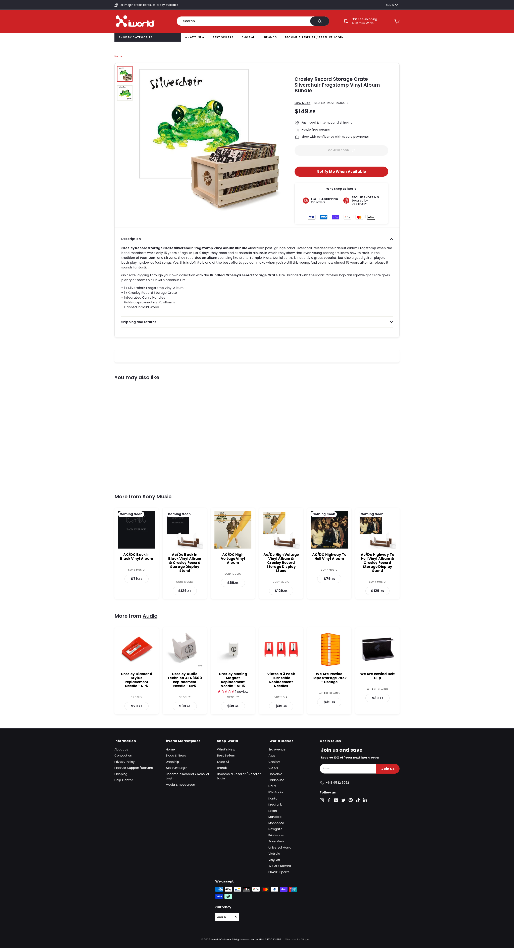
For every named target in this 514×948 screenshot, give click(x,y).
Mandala (274, 817)
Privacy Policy (124, 762)
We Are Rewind (279, 866)
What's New (195, 37)
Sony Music (303, 103)
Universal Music (279, 847)
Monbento (276, 823)
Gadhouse (276, 780)
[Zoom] (209, 139)
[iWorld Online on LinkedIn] (365, 800)
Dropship (172, 762)
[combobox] (253, 21)
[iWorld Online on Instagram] (322, 800)
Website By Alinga (297, 939)
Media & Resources (180, 784)
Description (131, 238)
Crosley (274, 762)
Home (118, 56)
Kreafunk (275, 804)
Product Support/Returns (133, 768)
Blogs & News (176, 755)
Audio (150, 615)
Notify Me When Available (341, 171)
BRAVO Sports (279, 872)
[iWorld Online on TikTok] (358, 800)
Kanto (273, 798)
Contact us (123, 755)
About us (121, 749)
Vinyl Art (274, 860)
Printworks (276, 835)
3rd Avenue (277, 749)
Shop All (249, 37)
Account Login (176, 768)
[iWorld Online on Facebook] (329, 800)
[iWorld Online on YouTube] (336, 800)
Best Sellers (223, 37)
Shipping (120, 774)
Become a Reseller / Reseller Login (314, 37)
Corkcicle (275, 774)
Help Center (123, 780)
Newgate (275, 829)
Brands (270, 37)
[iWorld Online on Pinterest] (351, 800)
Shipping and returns (138, 322)
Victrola (274, 853)
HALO (272, 786)
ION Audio (275, 792)
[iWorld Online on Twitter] (343, 800)
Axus (271, 755)
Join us (388, 768)
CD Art (273, 768)
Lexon (272, 811)
